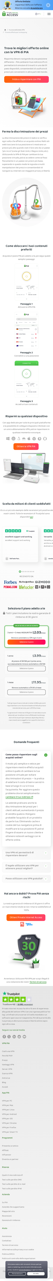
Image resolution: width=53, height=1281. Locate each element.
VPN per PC (7, 1101)
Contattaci (6, 1241)
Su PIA (5, 1202)
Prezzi (5, 1060)
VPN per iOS (7, 1119)
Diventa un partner (10, 1159)
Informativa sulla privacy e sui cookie (18, 1250)
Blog (4, 1082)
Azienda (6, 1194)
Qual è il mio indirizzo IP (12, 1175)
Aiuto (4, 1228)
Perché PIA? (7, 1056)
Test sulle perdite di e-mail (13, 1184)
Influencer (6, 1155)
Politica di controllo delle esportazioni (18, 1258)
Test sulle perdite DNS (12, 1180)
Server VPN (7, 1069)
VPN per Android (9, 1114)
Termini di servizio (38, 982)
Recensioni (7, 1216)
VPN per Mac (7, 1105)
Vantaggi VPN (8, 1065)
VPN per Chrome (9, 1123)
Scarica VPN (7, 1073)
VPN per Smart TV (10, 1132)
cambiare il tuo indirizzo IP (19, 797)
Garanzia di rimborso (11, 1220)
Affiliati (5, 1150)
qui (31, 517)
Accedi (5, 1087)
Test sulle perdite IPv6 (12, 1189)
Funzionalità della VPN (17, 30)
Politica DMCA (8, 1254)
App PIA (5, 1093)
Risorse (5, 1167)
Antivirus (6, 1078)
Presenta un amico (10, 1146)
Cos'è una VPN (8, 1051)
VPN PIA (6, 1043)
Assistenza (7, 1236)
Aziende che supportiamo (13, 1207)
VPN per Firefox (9, 1127)
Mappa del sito (8, 1211)
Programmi (7, 1138)
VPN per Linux (8, 1110)
